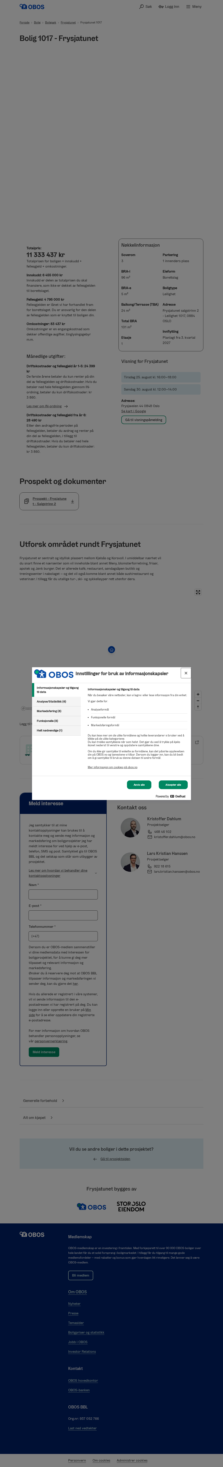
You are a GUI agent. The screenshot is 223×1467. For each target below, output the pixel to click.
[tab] (56, 690)
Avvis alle (139, 784)
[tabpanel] (137, 730)
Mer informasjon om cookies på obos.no (112, 767)
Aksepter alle (173, 784)
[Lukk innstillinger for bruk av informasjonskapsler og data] (186, 673)
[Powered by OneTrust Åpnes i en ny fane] (172, 797)
